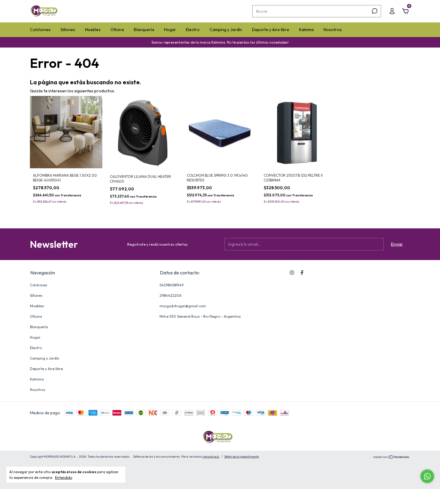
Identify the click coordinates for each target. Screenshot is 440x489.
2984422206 (170, 295)
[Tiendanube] (391, 457)
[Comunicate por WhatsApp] (427, 476)
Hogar (170, 29)
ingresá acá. (211, 457)
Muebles (93, 29)
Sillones (67, 29)
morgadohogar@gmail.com (183, 306)
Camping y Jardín (226, 29)
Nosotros (333, 29)
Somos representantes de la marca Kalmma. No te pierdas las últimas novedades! (220, 42)
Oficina (117, 29)
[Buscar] (374, 11)
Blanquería (144, 29)
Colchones (40, 29)
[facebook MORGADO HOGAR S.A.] (302, 272)
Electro (193, 29)
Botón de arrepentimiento (241, 457)
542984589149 (171, 285)
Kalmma (306, 29)
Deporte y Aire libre (270, 29)
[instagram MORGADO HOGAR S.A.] (291, 272)
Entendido (63, 477)
